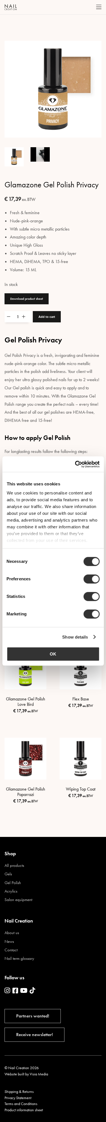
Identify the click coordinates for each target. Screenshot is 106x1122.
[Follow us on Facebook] (15, 991)
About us (12, 933)
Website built (14, 1074)
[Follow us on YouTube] (23, 991)
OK (53, 654)
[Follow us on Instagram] (7, 991)
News (9, 941)
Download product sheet (26, 299)
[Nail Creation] (11, 7)
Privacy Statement (18, 1097)
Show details (75, 637)
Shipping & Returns (19, 1091)
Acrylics (11, 891)
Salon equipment (18, 900)
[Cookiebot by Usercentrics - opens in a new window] (75, 464)
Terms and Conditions (21, 1103)
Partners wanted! (32, 1016)
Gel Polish (13, 883)
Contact (11, 950)
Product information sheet (24, 1109)
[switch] (91, 578)
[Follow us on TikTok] (32, 991)
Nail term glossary (19, 958)
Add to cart (46, 316)
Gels (8, 874)
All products (14, 865)
